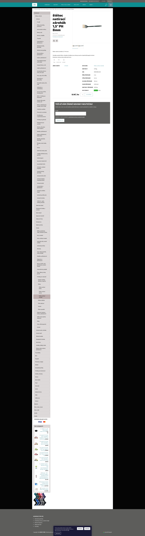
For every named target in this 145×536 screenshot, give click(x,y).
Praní (36, 383)
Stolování (37, 386)
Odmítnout (80, 528)
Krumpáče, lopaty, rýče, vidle (42, 83)
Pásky (38, 321)
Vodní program (40, 158)
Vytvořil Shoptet (108, 532)
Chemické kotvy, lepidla (42, 269)
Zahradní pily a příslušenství (40, 187)
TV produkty (37, 352)
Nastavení (58, 533)
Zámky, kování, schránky (41, 330)
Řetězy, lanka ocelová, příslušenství (40, 349)
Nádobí (36, 365)
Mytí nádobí (37, 380)
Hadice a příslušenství (41, 57)
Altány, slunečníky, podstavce (41, 25)
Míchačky (39, 249)
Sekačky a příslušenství (42, 131)
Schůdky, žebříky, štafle (41, 345)
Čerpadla (39, 38)
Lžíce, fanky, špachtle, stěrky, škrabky (41, 252)
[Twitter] (54, 40)
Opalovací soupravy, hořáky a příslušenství (41, 313)
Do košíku (88, 94)
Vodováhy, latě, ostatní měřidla (42, 242)
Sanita (36, 389)
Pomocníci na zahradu (41, 112)
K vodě (38, 22)
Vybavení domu (38, 392)
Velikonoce (37, 398)
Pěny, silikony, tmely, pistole (41, 273)
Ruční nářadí (38, 213)
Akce (36, 355)
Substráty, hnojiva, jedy (42, 150)
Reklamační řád (38, 524)
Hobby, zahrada (38, 16)
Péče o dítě (36, 410)
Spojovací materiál (40, 216)
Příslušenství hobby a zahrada (40, 209)
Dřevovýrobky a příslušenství (40, 54)
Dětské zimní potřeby (41, 50)
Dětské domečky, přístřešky (40, 46)
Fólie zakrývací (41, 303)
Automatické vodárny (41, 29)
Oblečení (36, 404)
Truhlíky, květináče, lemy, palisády (42, 154)
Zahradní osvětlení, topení (41, 191)
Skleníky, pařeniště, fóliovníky (41, 139)
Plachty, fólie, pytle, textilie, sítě (41, 101)
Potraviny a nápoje (39, 362)
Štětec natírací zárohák (42, 296)
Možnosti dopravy (38, 522)
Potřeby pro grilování (41, 119)
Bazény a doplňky (40, 35)
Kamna (36, 377)
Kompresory (38, 222)
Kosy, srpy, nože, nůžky (42, 75)
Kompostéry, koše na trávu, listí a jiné (41, 71)
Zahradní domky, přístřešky (40, 172)
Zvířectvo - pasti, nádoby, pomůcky (40, 201)
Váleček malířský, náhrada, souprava (42, 280)
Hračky (35, 413)
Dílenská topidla (39, 336)
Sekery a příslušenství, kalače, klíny (41, 135)
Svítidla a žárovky (39, 374)
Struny (38, 147)
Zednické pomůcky (41, 246)
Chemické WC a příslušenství (40, 42)
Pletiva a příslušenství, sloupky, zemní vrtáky (41, 105)
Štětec (39, 284)
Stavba (37, 228)
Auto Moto (38, 342)
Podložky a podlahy (41, 109)
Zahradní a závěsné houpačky (41, 167)
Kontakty (37, 526)
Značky (35, 416)
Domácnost (36, 13)
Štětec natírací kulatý (42, 288)
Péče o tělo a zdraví (38, 407)
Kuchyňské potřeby (39, 368)
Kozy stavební (40, 235)
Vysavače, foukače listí (41, 161)
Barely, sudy (39, 32)
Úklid (36, 395)
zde (68, 530)
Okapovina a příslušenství (39, 260)
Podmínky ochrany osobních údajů (42, 520)
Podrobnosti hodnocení (58, 37)
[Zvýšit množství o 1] (83, 94)
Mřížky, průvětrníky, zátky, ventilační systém (42, 231)
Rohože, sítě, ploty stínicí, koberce (41, 127)
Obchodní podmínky (39, 519)
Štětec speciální (41, 309)
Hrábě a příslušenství (41, 68)
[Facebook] (56, 40)
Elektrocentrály (39, 225)
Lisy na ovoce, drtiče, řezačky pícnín (41, 92)
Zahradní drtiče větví (41, 176)
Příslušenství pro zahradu (40, 123)
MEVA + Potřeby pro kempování (41, 96)
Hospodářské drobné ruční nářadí (41, 61)
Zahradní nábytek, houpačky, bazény (41, 179)
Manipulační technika (40, 339)
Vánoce (36, 401)
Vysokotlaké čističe (41, 164)
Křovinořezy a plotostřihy (40, 79)
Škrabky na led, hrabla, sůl (41, 144)
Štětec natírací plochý (42, 292)
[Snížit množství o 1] (83, 95)
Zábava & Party (39, 219)
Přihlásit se (60, 120)
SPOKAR (66, 66)
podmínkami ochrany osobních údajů (76, 117)
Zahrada (38, 19)
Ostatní (39, 306)
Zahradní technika (41, 198)
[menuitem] (48, 5)
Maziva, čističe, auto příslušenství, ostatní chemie (41, 265)
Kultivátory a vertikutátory (40, 88)
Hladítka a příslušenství (42, 256)
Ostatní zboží (39, 333)
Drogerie (37, 359)
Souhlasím (87, 528)
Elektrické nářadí (39, 205)
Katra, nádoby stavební (42, 238)
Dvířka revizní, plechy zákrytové (41, 317)
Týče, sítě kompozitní (41, 324)
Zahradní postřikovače (41, 195)
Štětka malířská (41, 300)
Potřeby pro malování (41, 277)
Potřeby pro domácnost (40, 371)
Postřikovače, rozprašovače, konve (41, 116)
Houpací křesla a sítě (41, 65)
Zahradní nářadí (40, 183)
